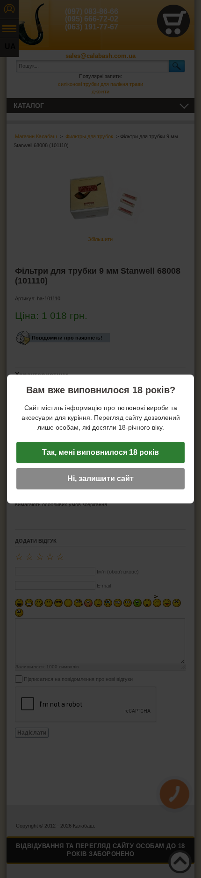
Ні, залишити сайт (100, 478)
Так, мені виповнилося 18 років (100, 452)
